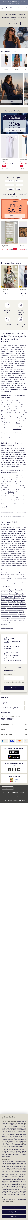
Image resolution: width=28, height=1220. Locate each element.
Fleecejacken (15, 616)
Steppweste (21, 614)
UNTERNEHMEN (6, 735)
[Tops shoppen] (14, 37)
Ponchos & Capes (6, 606)
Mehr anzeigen (17, 683)
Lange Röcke (21, 602)
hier (23, 1143)
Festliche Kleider (6, 616)
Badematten (9, 185)
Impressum (15, 792)
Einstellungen (14, 1216)
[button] (2, 7)
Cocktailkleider (17, 429)
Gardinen (19, 185)
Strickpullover (14, 622)
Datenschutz (23, 788)
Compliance (22, 792)
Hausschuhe (4, 594)
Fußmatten (19, 181)
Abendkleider (22, 357)
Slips (13, 606)
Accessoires (4, 590)
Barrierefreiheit (6, 792)
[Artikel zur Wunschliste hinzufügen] (16, 137)
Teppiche (10, 189)
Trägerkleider (5, 622)
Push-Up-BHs (12, 602)
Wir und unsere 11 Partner (9, 1121)
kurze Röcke (4, 612)
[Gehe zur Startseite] (6, 7)
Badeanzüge (13, 592)
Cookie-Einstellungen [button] (14, 796)
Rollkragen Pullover (6, 600)
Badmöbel (11, 492)
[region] (14, 1167)
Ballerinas (10, 596)
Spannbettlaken (13, 612)
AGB (16, 788)
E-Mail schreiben (8, 703)
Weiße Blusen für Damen (8, 620)
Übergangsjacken (14, 604)
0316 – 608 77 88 (7, 719)
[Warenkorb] (26, 7)
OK (14, 1207)
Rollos (21, 610)
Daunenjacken (19, 590)
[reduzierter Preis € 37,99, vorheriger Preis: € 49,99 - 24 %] (9, 146)
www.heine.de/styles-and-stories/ (14, 583)
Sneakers (4, 596)
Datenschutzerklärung (7, 1201)
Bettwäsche (9, 181)
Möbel (18, 189)
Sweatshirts (20, 620)
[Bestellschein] (19, 7)
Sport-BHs (10, 608)
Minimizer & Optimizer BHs (9, 614)
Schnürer (20, 592)
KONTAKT (4, 698)
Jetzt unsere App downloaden (14, 748)
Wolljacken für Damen (17, 618)
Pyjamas (11, 590)
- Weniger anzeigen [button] (7, 628)
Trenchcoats (4, 592)
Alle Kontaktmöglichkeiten (12, 708)
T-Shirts (22, 604)
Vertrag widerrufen (8, 788)
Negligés (21, 612)
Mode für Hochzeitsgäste (12, 610)
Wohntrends (12, 369)
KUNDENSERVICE (7, 725)
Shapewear (12, 594)
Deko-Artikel (20, 594)
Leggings (21, 598)
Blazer (18, 423)
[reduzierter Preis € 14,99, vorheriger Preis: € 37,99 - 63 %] (9, 232)
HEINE (3, 730)
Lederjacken (17, 596)
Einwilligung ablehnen (14, 1212)
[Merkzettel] (22, 7)
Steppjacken (14, 598)
